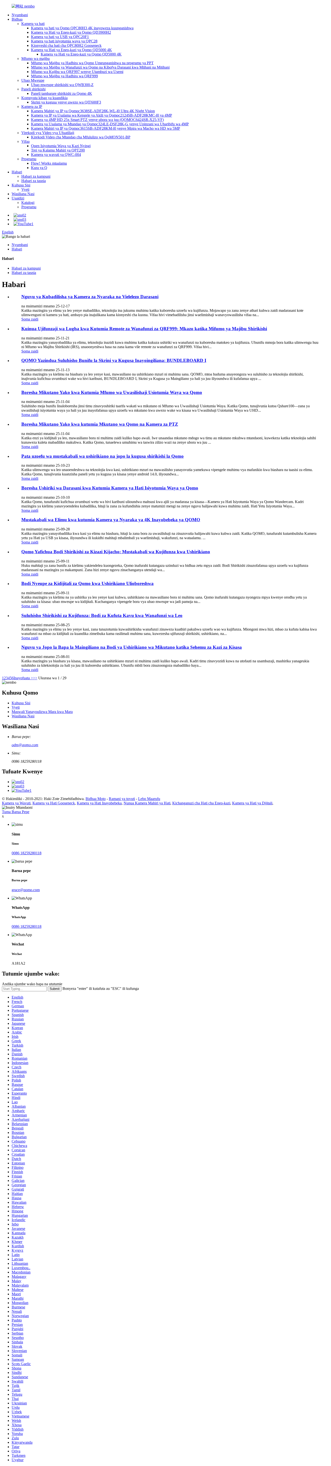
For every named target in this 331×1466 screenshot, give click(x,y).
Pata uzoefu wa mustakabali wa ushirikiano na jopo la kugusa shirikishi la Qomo (102, 456)
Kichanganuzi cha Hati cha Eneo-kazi (201, 803)
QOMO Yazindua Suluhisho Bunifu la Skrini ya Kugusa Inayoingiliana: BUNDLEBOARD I (113, 360)
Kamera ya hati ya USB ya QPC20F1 (60, 37)
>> (35, 678)
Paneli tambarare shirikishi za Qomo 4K (61, 93)
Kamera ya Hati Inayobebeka (99, 803)
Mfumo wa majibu (35, 58)
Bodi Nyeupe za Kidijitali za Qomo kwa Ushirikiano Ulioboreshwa (87, 583)
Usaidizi (18, 198)
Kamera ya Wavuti (16, 803)
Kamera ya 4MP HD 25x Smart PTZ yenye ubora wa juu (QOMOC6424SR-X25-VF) (97, 120)
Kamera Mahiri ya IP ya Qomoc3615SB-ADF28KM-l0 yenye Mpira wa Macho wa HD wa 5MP (105, 128)
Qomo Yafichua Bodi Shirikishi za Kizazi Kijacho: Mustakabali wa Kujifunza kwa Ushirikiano (115, 551)
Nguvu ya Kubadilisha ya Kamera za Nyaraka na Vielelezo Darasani (89, 296)
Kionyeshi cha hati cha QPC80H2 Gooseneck (66, 45)
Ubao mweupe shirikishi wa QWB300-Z (62, 85)
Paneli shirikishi (33, 89)
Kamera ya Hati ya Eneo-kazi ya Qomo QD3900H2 (71, 32)
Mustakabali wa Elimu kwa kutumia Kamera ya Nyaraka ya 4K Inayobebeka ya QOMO (110, 519)
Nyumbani (20, 15)
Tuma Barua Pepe (15, 812)
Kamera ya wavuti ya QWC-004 (56, 154)
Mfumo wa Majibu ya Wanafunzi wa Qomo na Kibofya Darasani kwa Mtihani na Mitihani (100, 67)
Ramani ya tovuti (122, 799)
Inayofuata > (23, 678)
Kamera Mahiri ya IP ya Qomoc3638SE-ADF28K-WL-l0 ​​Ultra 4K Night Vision (93, 111)
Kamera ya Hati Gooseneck (53, 803)
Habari (17, 172)
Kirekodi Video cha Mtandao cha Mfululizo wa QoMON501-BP (80, 137)
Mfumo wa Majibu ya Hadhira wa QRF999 (64, 76)
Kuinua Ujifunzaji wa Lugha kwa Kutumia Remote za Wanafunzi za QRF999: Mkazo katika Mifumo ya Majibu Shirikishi (144, 328)
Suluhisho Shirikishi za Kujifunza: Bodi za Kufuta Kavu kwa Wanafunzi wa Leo (101, 615)
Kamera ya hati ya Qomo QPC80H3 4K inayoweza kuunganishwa (82, 28)
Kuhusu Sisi (21, 185)
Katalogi (27, 202)
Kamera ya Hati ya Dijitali (252, 803)
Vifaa (25, 141)
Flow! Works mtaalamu (49, 163)
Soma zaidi (29, 319)
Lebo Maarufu (149, 799)
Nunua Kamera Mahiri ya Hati (147, 803)
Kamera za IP (31, 106)
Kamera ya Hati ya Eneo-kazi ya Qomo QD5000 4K (71, 50)
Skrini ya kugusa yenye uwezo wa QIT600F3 (66, 102)
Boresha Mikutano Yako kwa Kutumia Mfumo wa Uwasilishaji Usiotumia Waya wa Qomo (111, 392)
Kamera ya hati (33, 24)
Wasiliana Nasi (23, 194)
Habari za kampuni (35, 176)
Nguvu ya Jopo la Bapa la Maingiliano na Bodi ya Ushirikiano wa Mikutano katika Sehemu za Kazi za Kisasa (131, 647)
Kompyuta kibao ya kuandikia (44, 98)
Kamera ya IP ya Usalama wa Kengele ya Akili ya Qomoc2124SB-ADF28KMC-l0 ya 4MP (101, 115)
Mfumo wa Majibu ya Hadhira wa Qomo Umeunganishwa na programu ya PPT (92, 63)
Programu (28, 159)
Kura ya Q (39, 168)
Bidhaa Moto (96, 799)
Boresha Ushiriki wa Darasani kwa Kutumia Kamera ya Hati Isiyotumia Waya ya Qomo (109, 487)
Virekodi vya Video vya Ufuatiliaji (47, 133)
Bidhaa (17, 19)
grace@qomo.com (26, 890)
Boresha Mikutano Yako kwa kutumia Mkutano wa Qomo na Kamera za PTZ (99, 424)
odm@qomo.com (25, 745)
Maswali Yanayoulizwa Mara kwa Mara (42, 712)
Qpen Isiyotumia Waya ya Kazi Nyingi (61, 146)
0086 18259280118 (26, 853)
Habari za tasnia (33, 181)
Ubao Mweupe (32, 80)
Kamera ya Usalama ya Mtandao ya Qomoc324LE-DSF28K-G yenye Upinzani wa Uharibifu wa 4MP (110, 124)
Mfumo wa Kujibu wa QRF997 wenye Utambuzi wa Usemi (77, 72)
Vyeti (25, 189)
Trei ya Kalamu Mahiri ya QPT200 (58, 150)
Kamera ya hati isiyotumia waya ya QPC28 (64, 41)
